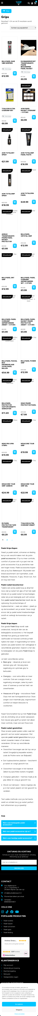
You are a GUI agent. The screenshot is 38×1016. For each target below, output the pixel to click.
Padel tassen (8, 924)
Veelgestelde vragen (11, 977)
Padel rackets (8, 921)
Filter (7, 11)
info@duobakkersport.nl (12, 893)
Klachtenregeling (10, 971)
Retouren (7, 974)
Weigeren (19, 1010)
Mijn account (8, 965)
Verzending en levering (12, 968)
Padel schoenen (9, 927)
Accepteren (19, 1004)
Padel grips (7, 929)
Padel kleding (8, 932)
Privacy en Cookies (20, 1013)
